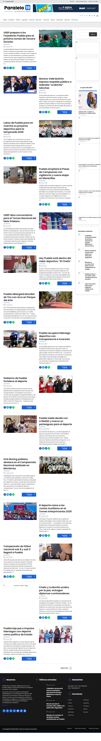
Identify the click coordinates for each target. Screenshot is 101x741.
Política (18, 20)
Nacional (31, 20)
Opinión (53, 20)
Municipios (12, 20)
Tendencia (46, 20)
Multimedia (59, 20)
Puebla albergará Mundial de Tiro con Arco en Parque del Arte (19, 297)
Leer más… (5, 705)
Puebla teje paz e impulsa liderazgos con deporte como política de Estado (19, 631)
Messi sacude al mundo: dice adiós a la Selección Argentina (90, 254)
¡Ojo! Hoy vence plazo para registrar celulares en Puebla (90, 287)
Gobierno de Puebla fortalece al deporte (15, 379)
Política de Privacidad (80, 728)
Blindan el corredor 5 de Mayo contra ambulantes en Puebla (90, 266)
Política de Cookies (94, 728)
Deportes (67, 20)
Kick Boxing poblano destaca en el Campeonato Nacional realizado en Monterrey (20, 463)
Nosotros (69, 728)
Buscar (93, 34)
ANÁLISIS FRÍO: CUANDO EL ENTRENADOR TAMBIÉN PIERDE (87, 112)
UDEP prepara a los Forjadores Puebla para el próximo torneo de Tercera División (19, 37)
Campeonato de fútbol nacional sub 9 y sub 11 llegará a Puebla (17, 549)
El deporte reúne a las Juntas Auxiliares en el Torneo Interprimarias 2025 (55, 508)
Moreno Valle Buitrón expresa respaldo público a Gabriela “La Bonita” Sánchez (55, 83)
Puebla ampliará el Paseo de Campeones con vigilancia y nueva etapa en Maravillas (54, 173)
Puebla (5, 20)
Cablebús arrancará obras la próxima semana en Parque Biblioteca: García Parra (90, 241)
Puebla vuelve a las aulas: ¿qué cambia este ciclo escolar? (91, 276)
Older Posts (64, 668)
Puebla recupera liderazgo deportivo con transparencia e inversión (54, 336)
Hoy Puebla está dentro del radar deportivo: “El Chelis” (55, 259)
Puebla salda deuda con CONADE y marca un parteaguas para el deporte (55, 421)
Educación (39, 20)
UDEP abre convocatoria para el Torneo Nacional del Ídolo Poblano (20, 218)
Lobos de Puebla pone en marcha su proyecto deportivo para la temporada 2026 (18, 127)
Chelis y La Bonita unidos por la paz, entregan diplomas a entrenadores (54, 590)
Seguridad (25, 20)
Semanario (74, 20)
